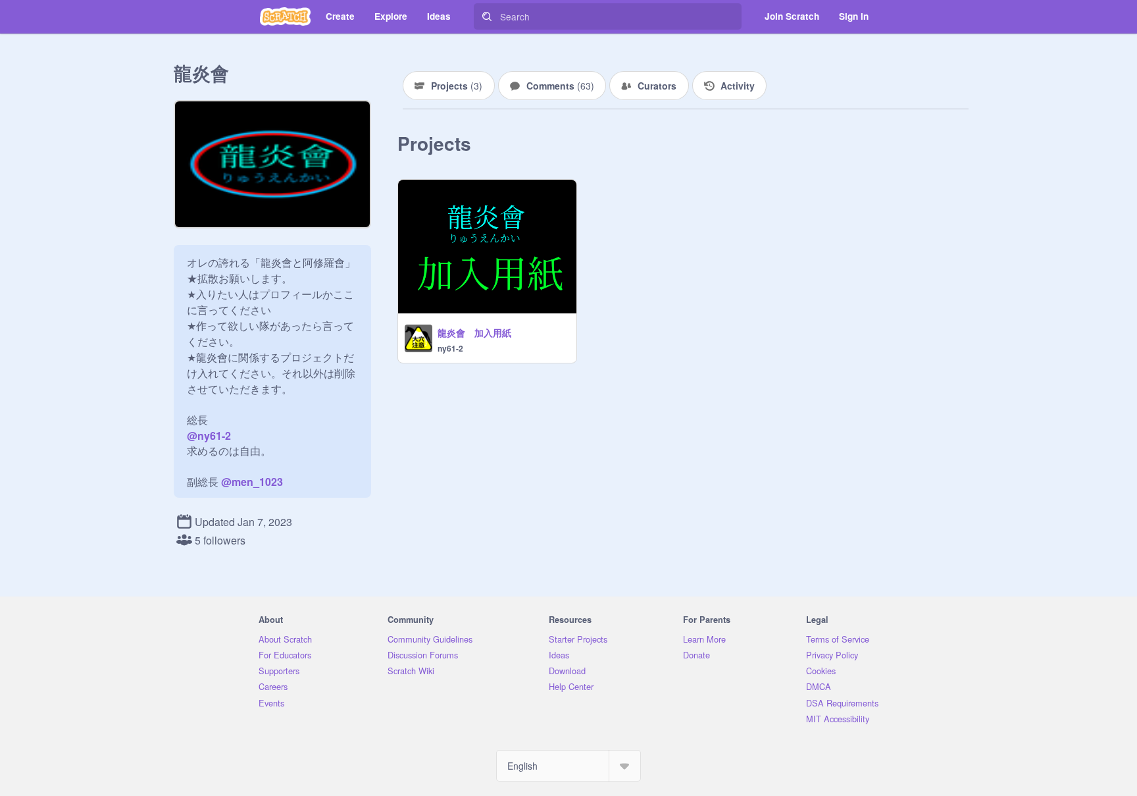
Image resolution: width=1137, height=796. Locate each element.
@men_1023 (252, 481)
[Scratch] (285, 16)
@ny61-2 (209, 435)
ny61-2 (450, 348)
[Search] (487, 16)
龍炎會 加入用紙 (474, 332)
